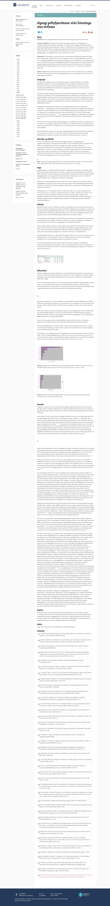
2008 (18, 121)
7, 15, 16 (57, 114)
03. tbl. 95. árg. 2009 (21, 114)
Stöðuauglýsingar (68, 5)
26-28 (41, 468)
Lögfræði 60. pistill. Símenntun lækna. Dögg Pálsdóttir (21, 193)
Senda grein (84, 32)
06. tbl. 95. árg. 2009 (21, 107)
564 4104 (41, 893)
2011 (18, 88)
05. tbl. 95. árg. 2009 (21, 109)
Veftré (51, 893)
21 (75, 429)
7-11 (51, 102)
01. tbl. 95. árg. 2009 (90, 11)
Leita (93, 5)
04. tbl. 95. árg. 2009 (21, 112)
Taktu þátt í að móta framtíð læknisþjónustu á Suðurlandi (22, 154)
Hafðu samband (58, 893)
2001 (18, 134)
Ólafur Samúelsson (20, 19)
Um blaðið (58, 5)
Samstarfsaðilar (54, 895)
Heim (71, 11)
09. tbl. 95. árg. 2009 (21, 103)
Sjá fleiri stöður (20, 197)
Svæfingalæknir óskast (21, 161)
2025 (18, 61)
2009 (82, 11)
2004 (18, 128)
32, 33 (45, 525)
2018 (18, 75)
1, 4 (80, 418)
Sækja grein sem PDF (89, 32)
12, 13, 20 (58, 423)
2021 (18, 69)
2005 (18, 126)
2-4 (87, 93)
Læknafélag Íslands (84, 895)
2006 (18, 125)
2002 (18, 132)
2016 (18, 78)
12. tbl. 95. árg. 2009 (21, 97)
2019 (18, 73)
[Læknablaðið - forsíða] (21, 3)
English (92, 32)
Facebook (39, 32)
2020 (18, 71)
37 (79, 556)
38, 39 (56, 567)
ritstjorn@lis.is (42, 895)
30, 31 (46, 512)
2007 (18, 123)
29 (58, 510)
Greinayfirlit (78, 5)
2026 (18, 59)
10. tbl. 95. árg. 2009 (21, 101)
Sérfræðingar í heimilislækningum (20, 149)
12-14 (45, 108)
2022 (18, 67)
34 (87, 529)
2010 (18, 90)
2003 (18, 130)
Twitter (41, 32)
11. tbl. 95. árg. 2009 (21, 99)
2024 (18, 63)
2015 (18, 80)
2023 (18, 65)
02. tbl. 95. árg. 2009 (21, 116)
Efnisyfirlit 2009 (20, 95)
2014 (18, 82)
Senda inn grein (49, 5)
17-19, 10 (42, 117)
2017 (18, 77)
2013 (18, 84)
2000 (18, 136)
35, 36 (90, 546)
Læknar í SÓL (19, 159)
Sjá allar (18, 168)
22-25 (91, 455)
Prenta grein (86, 32)
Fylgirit (41, 5)
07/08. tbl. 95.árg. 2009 (22, 105)
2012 (18, 86)
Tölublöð (77, 11)
